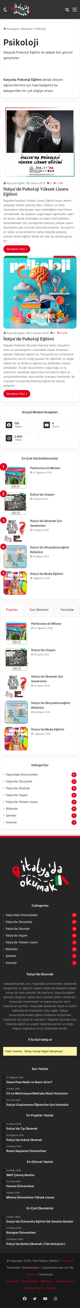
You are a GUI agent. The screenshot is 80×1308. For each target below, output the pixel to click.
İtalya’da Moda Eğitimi (46, 573)
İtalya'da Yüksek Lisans (22, 802)
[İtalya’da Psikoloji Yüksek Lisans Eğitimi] (39, 142)
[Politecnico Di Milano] (15, 477)
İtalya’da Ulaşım (42, 494)
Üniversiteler (29, 1281)
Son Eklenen (39, 610)
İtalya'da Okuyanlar (19, 781)
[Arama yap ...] (67, 11)
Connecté (67, 1260)
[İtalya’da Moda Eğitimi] (15, 583)
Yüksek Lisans (64, 1281)
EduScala (32, 1274)
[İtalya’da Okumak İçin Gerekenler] (15, 530)
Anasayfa (12, 28)
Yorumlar (67, 610)
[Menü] (75, 11)
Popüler (12, 610)
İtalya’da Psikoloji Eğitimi (28, 338)
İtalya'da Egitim (16, 183)
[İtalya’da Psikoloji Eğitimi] (39, 292)
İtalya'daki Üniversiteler (22, 774)
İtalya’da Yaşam (34, 1288)
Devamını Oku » (17, 249)
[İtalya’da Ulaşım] (15, 504)
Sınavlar (11, 822)
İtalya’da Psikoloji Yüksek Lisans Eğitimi (35, 191)
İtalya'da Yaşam (17, 795)
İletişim (51, 1288)
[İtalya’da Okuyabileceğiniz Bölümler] (15, 556)
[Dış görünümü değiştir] (5, 11)
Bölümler (27, 28)
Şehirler (11, 815)
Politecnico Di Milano (45, 467)
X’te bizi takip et (40, 1039)
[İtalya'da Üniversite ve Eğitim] (21, 9)
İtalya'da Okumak (18, 788)
